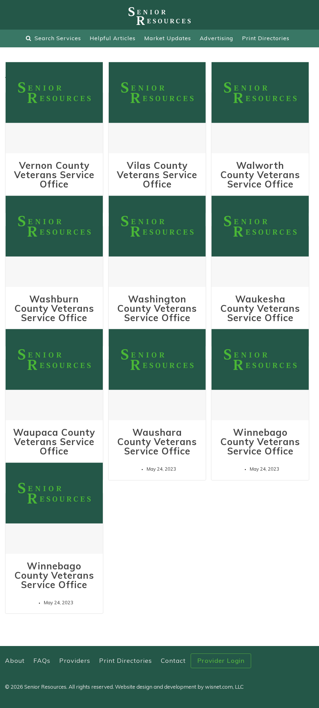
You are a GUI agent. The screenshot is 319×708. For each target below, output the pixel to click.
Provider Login (221, 660)
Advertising (216, 38)
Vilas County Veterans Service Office (157, 174)
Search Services (58, 38)
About (15, 660)
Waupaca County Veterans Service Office (54, 441)
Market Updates (167, 38)
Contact (173, 660)
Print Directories (265, 38)
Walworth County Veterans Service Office (260, 174)
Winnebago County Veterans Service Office (260, 441)
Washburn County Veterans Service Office (54, 308)
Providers (74, 660)
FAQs (41, 660)
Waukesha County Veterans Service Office (260, 308)
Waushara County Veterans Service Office (157, 441)
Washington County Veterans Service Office (157, 308)
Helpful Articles (113, 38)
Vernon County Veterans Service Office (54, 174)
